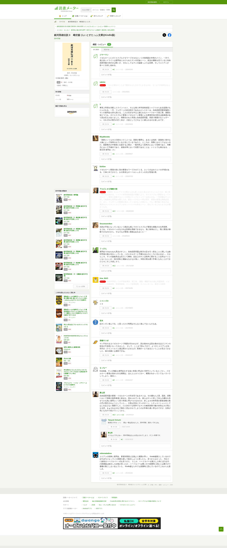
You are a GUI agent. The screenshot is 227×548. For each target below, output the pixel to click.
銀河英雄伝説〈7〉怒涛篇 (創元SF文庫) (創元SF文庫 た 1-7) (75, 263)
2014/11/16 (129, 473)
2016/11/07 (129, 355)
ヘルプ (85, 505)
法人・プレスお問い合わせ (107, 505)
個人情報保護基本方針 (99, 501)
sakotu (102, 82)
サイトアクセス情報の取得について (149, 501)
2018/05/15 (126, 236)
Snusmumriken (106, 224)
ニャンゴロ (104, 301)
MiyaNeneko (105, 137)
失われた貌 (67, 358)
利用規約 (114, 497)
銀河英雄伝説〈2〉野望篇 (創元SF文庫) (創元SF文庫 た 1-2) (75, 207)
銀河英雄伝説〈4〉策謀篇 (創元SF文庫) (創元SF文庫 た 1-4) (75, 229)
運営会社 (85, 501)
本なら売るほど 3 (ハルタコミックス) (75, 324)
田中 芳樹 (66, 197)
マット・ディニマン (69, 302)
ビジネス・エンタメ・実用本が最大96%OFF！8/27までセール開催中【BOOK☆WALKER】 (86, 30)
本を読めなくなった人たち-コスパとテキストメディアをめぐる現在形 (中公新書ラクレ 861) (75, 371)
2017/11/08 (129, 288)
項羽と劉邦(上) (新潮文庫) (72, 347)
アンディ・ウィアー (69, 387)
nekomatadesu (106, 453)
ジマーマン (104, 55)
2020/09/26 (129, 124)
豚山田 (102, 393)
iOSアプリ (99, 508)
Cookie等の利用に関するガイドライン (122, 501)
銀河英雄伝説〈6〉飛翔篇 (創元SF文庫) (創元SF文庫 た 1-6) (75, 252)
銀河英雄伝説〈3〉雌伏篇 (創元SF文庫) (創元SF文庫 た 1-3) (75, 218)
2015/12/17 (129, 380)
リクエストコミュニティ (127, 505)
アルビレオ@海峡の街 (108, 189)
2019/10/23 (130, 211)
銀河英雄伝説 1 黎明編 (71, 195)
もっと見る (82, 286)
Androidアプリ (87, 508)
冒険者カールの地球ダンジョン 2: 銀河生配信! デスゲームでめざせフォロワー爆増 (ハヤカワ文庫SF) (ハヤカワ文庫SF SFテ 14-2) (75, 312)
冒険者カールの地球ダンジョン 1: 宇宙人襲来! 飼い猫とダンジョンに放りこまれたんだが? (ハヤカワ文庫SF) (75, 298)
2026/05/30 (129, 69)
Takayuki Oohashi (114, 420)
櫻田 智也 (67, 360)
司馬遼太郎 (67, 349)
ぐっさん (103, 249)
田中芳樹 (62, 22)
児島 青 (66, 326)
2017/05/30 (129, 328)
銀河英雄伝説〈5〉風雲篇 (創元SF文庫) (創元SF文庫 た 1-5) (75, 241)
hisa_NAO (104, 278)
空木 (101, 321)
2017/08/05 (129, 308)
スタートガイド (103, 497)
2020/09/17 (129, 154)
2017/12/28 (130, 265)
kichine (103, 166)
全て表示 (96, 49)
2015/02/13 (130, 414)
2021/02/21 (126, 92)
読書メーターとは (88, 497)
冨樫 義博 (66, 340)
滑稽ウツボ (104, 341)
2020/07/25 (129, 176)
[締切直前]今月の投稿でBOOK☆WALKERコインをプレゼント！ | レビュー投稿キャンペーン (86, 26)
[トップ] (55, 22)
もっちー (103, 368)
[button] (114, 10)
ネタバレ (106, 49)
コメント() (119, 69)
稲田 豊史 (66, 375)
